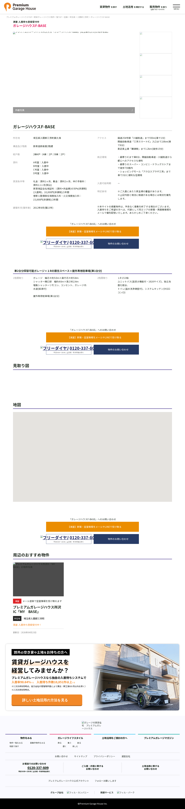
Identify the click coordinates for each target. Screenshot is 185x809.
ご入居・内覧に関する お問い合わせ (92, 767)
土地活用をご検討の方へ (114, 738)
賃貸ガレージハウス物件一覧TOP (48, 17)
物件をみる (26, 738)
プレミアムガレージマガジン (159, 738)
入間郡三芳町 (83, 17)
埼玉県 (72, 17)
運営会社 (126, 756)
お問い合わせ (61, 756)
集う (69, 742)
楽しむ (75, 746)
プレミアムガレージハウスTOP (19, 17)
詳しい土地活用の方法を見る (45, 700)
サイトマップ (80, 756)
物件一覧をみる (16, 742)
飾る (60, 742)
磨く (64, 746)
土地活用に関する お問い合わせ (150, 767)
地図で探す (14, 746)
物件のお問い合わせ (118, 243)
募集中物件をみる (37, 742)
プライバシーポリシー (104, 756)
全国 (66, 17)
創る (79, 742)
